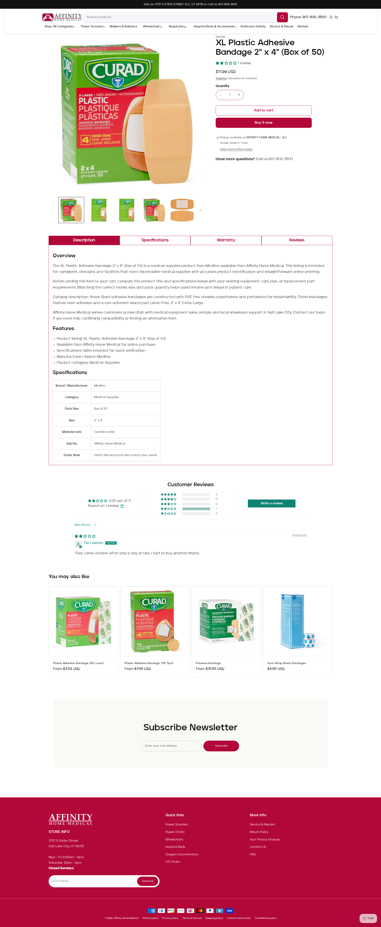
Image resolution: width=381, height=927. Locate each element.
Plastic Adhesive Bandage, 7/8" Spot (149, 663)
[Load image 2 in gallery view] (99, 210)
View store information (236, 149)
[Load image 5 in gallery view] (182, 210)
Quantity (222, 86)
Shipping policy (214, 918)
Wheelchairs (174, 839)
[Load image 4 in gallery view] (154, 210)
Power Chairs (175, 832)
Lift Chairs (172, 862)
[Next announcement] (300, 4)
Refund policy (150, 918)
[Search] (282, 17)
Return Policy (259, 832)
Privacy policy (170, 918)
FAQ (253, 854)
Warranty (226, 240)
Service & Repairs (262, 824)
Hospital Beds (175, 847)
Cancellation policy (265, 918)
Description (84, 240)
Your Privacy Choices (265, 839)
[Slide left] (53, 210)
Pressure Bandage (208, 663)
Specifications (154, 240)
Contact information (239, 918)
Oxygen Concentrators (181, 854)
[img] (85, 536)
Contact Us (258, 847)
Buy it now (263, 122)
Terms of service (192, 918)
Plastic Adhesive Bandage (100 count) (78, 663)
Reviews (296, 240)
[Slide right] (200, 210)
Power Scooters (176, 824)
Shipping (221, 78)
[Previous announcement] (80, 4)
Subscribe (221, 746)
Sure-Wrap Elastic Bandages (286, 663)
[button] (59, 26)
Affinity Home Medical (126, 918)
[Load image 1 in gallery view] (71, 210)
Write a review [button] (272, 503)
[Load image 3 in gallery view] (127, 210)
